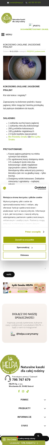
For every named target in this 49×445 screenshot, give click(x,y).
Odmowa (24, 255)
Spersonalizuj (23, 247)
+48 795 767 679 (34, 3)
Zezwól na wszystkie (24, 240)
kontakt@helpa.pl (16, 3)
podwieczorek (40, 51)
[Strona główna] (14, 18)
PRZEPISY (30, 51)
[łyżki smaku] (24, 288)
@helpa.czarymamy (27, 333)
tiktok (28, 391)
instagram (23, 391)
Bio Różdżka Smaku (17, 137)
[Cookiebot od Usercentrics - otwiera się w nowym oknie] (35, 188)
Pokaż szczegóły (33, 232)
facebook (19, 391)
